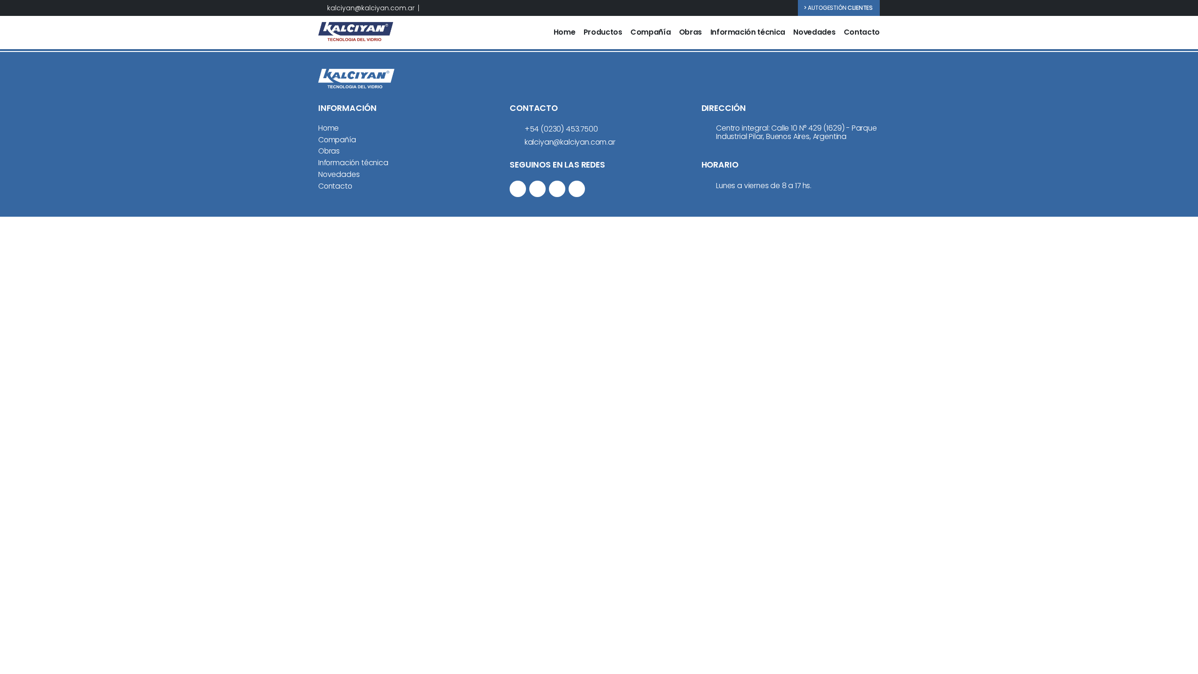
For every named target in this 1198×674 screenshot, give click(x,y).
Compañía (650, 32)
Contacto (862, 32)
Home (565, 32)
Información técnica (747, 32)
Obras (690, 32)
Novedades (814, 32)
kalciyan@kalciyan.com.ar (371, 8)
